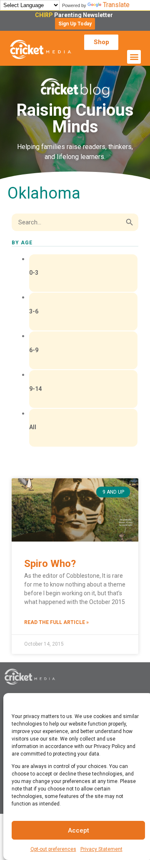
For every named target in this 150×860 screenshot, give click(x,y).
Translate (116, 5)
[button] (75, 24)
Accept (78, 830)
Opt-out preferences (53, 849)
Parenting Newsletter (75, 15)
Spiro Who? (50, 563)
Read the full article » (56, 622)
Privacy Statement (101, 849)
